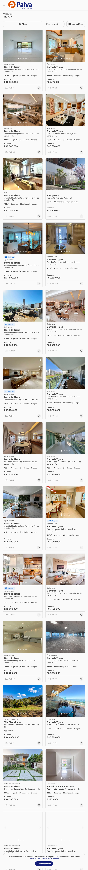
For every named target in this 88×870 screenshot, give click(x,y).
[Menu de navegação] (4, 5)
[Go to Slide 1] (18, 58)
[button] (23, 46)
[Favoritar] (39, 88)
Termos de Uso (34, 859)
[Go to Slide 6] (26, 58)
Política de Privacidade (50, 859)
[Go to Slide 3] (64, 58)
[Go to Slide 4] (23, 58)
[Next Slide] (40, 46)
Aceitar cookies (44, 864)
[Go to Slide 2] (20, 58)
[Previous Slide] (5, 46)
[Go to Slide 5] (25, 58)
